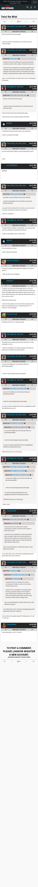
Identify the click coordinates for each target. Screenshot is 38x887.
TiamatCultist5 (14, 58)
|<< (4, 21)
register (29, 651)
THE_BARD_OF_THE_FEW (17, 423)
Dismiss (35, 2)
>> (18, 58)
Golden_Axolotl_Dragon (16, 194)
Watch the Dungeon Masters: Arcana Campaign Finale (15, 2)
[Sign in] (31, 7)
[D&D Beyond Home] (7, 7)
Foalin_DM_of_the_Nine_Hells (18, 95)
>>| (33, 21)
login (15, 651)
